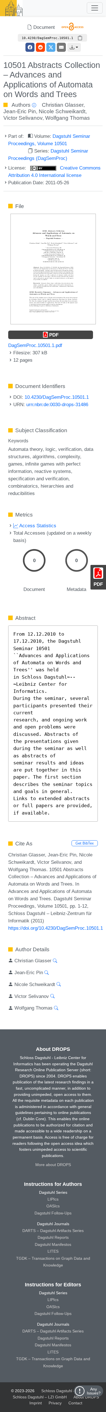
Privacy (55, 1403)
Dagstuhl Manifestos (53, 1244)
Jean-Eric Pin (19, 111)
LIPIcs (53, 1199)
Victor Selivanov (22, 118)
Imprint (35, 1403)
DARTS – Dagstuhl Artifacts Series (53, 1230)
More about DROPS (53, 1164)
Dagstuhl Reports (53, 1237)
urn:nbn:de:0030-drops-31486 (57, 404)
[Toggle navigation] (95, 8)
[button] (74, 47)
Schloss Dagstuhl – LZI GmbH (68, 1391)
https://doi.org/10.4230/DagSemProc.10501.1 (55, 928)
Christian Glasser (62, 105)
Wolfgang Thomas (67, 118)
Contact (75, 1403)
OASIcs (53, 1206)
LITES (53, 1251)
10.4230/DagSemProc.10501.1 (57, 397)
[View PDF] (53, 268)
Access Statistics (37, 525)
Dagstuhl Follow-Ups (53, 1213)
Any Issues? (94, 1391)
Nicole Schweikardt (62, 111)
